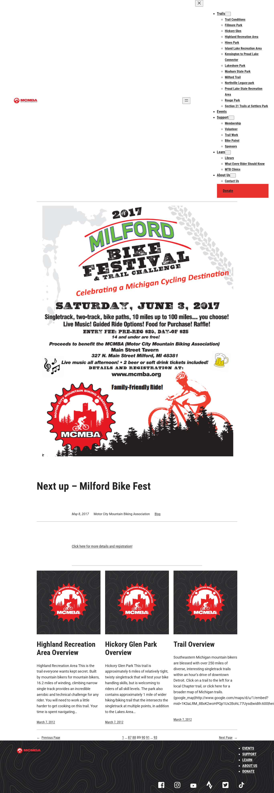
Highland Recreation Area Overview (66, 648)
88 (134, 737)
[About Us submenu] (233, 175)
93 (155, 737)
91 (148, 737)
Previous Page (48, 738)
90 (143, 737)
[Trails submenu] (228, 14)
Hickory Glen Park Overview (131, 648)
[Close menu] (199, 3)
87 (130, 737)
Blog (157, 514)
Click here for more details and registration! (102, 546)
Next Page (228, 738)
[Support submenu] (231, 118)
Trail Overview (194, 644)
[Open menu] (186, 100)
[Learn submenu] (228, 152)
